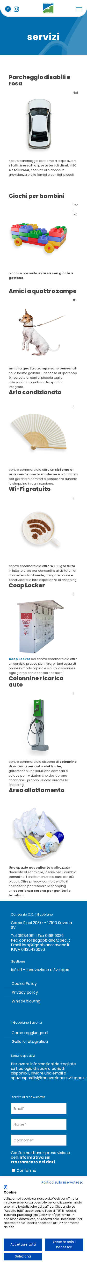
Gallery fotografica (30, 1041)
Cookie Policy (24, 983)
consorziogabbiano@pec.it (44, 940)
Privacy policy (25, 992)
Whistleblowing (26, 1001)
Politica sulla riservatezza (62, 1182)
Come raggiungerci (30, 1033)
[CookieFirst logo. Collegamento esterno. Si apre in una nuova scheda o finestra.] (5, 1187)
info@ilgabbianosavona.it (46, 945)
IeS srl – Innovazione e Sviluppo (40, 970)
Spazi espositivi (23, 1055)
